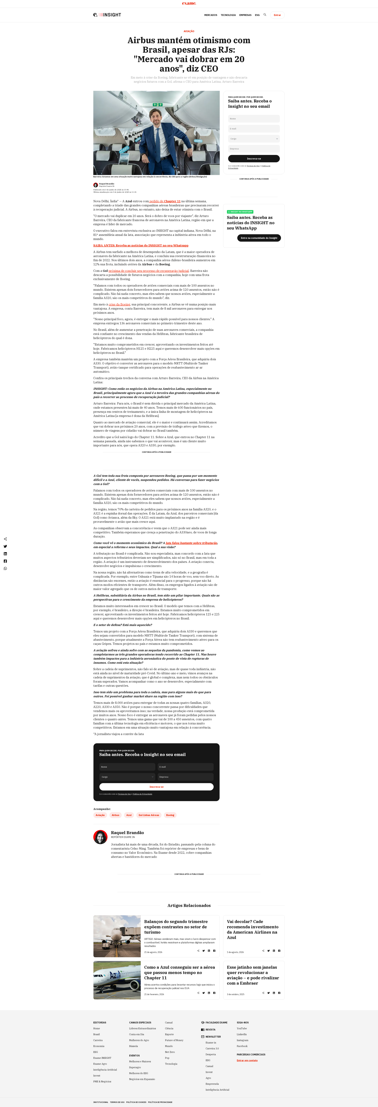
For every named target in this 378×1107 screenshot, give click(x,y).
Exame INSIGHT (102, 1057)
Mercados (210, 15)
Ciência (169, 1028)
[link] (5, 546)
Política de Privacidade (142, 794)
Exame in (211, 1042)
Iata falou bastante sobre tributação (191, 543)
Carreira (98, 1040)
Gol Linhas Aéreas (149, 815)
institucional (100, 1102)
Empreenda (212, 1083)
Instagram (242, 1040)
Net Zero (170, 1052)
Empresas (245, 15)
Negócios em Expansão (142, 1079)
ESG (257, 15)
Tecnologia (228, 15)
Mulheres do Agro (139, 1040)
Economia (98, 1046)
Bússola (133, 1046)
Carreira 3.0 (212, 1048)
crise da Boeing (119, 304)
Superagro (135, 1067)
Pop (167, 1057)
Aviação (100, 815)
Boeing (170, 815)
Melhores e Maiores (140, 1061)
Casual (169, 1022)
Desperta (211, 1054)
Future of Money (174, 1040)
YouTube (242, 1028)
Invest (96, 1075)
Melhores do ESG (138, 1073)
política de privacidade (160, 1102)
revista (210, 1029)
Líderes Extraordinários (142, 1028)
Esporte (169, 1034)
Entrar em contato (247, 1060)
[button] (5, 539)
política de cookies (136, 1102)
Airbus (115, 815)
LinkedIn (242, 1034)
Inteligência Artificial (105, 1069)
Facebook (242, 1046)
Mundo (169, 1046)
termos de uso (117, 1102)
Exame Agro (100, 1063)
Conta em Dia (136, 1034)
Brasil (96, 1034)
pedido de (165, 201)
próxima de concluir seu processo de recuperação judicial (149, 271)
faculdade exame (216, 1022)
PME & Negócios (102, 1081)
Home (96, 1028)
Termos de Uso (124, 794)
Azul (129, 815)
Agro (208, 1077)
